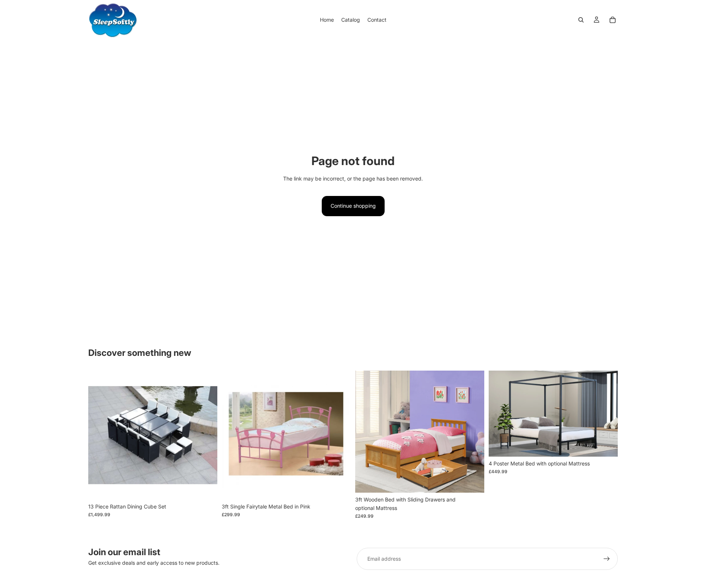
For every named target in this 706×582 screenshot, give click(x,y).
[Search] (581, 20)
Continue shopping (353, 206)
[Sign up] (606, 559)
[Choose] (206, 488)
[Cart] (613, 20)
